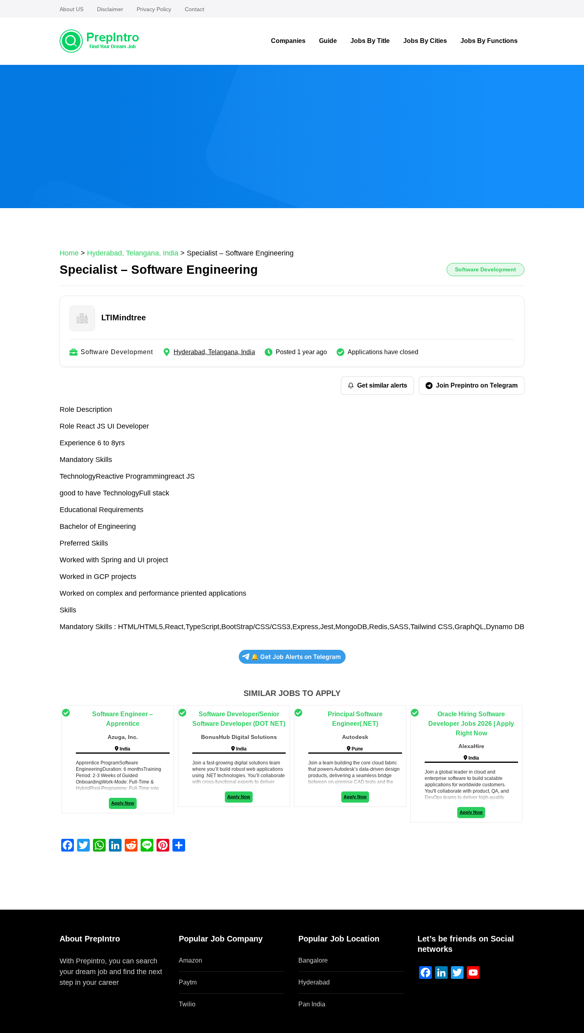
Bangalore (313, 960)
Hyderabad (314, 982)
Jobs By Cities (425, 40)
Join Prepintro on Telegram (477, 385)
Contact (194, 9)
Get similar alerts (382, 385)
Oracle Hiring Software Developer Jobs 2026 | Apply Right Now (471, 724)
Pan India (311, 1004)
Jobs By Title (370, 40)
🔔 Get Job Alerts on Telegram (296, 657)
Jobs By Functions (489, 40)
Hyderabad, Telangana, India (214, 352)
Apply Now (122, 803)
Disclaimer (110, 9)
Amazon (190, 960)
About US (71, 9)
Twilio (187, 1004)
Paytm (188, 982)
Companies (288, 40)
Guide (328, 40)
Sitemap (73, 993)
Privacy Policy (154, 9)
